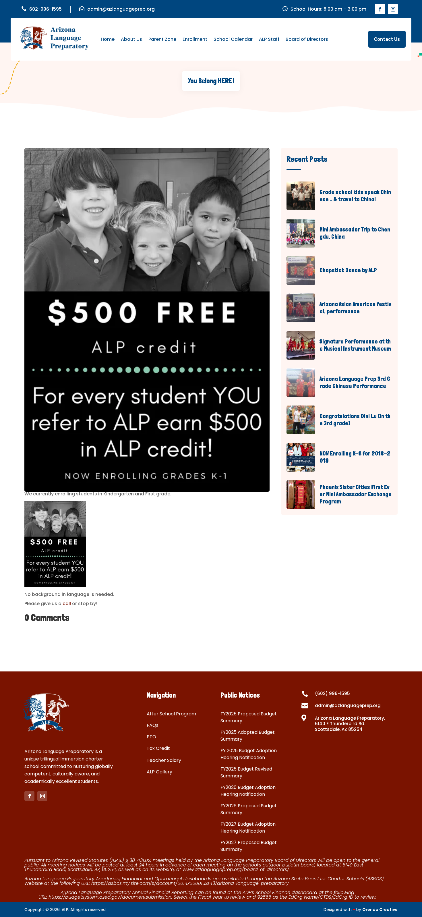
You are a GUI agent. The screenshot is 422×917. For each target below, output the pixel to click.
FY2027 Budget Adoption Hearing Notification (248, 827)
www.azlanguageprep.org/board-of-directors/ (236, 869)
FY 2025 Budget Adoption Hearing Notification (248, 754)
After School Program (171, 714)
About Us (131, 39)
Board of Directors (307, 39)
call (66, 603)
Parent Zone (162, 39)
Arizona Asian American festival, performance (355, 308)
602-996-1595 (45, 9)
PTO (151, 736)
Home (108, 39)
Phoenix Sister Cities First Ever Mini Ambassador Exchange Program (356, 494)
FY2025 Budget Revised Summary (246, 772)
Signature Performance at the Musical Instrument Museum (355, 345)
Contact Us (387, 39)
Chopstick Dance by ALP (348, 270)
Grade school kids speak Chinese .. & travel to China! (355, 196)
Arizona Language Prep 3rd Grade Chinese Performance (355, 382)
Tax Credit (158, 748)
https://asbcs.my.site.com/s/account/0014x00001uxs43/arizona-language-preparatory (190, 883)
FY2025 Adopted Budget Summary (247, 735)
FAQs (152, 725)
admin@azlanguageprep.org (121, 9)
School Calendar (233, 39)
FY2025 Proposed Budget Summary (248, 717)
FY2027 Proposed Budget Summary (248, 846)
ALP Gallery (159, 772)
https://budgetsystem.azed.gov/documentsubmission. (111, 897)
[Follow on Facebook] (380, 9)
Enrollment (195, 39)
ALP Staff (269, 39)
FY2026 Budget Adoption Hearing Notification (248, 791)
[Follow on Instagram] (393, 9)
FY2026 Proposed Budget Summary (248, 809)
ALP (65, 909)
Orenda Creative (380, 909)
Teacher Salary (164, 760)
